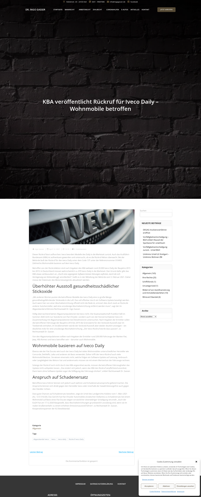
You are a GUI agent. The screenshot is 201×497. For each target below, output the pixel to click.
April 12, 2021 (54, 249)
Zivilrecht (97, 9)
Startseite (57, 9)
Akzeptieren (149, 486)
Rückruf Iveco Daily (76, 439)
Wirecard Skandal (150, 297)
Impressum (180, 491)
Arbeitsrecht (84, 9)
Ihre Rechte (147, 277)
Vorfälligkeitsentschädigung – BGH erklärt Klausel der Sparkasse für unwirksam (156, 240)
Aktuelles (135, 9)
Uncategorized (148, 285)
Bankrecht (69, 9)
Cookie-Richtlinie (155, 491)
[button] (196, 462)
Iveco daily (62, 439)
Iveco (53, 439)
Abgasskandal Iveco (41, 439)
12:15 (67, 249)
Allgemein (36, 428)
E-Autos (124, 9)
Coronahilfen (112, 9)
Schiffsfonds (147, 281)
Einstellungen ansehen (185, 486)
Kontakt (145, 9)
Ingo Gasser (39, 249)
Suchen (143, 210)
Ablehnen (166, 486)
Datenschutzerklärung (168, 491)
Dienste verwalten (148, 480)
